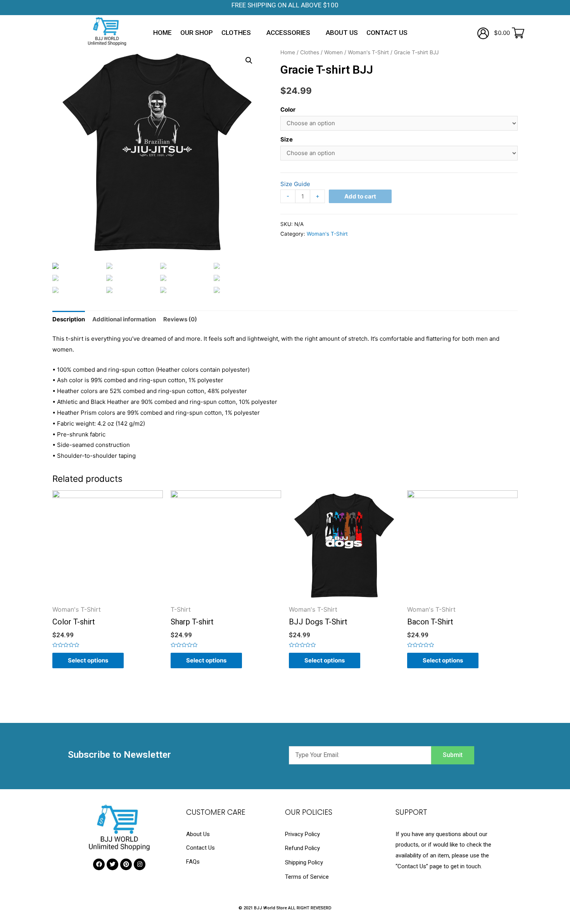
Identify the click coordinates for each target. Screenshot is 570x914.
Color (287, 109)
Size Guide (295, 184)
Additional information (124, 319)
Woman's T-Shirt (368, 52)
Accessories (288, 32)
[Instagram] (139, 864)
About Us (342, 32)
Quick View (107, 599)
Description (68, 319)
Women (333, 52)
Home (162, 32)
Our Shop (196, 32)
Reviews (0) (180, 319)
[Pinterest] (126, 864)
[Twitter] (112, 864)
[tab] (68, 319)
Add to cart (360, 196)
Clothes (236, 32)
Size (286, 139)
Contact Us (387, 32)
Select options (88, 660)
